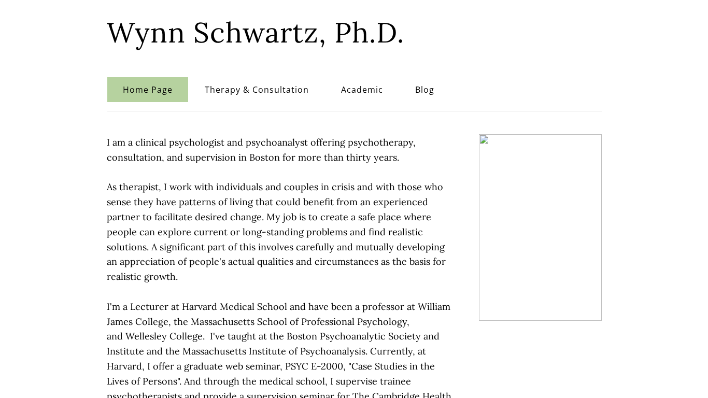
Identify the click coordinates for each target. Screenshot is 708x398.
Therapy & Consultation (257, 89)
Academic (362, 89)
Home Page (148, 89)
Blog (424, 89)
